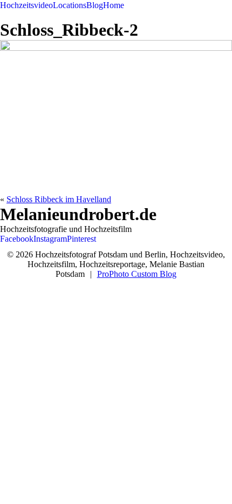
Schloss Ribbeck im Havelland (58, 199)
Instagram (50, 238)
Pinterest (81, 238)
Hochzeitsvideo (26, 5)
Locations (69, 5)
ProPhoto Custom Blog (136, 273)
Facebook (16, 238)
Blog (94, 5)
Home (113, 5)
